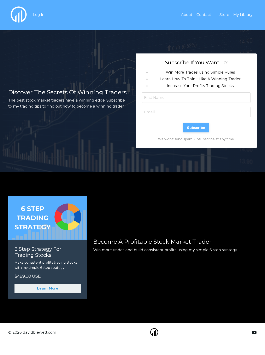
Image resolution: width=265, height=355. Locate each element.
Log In (39, 14)
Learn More (47, 288)
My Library (243, 14)
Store (224, 14)
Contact (203, 14)
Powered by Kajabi (243, 344)
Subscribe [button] (196, 128)
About (186, 14)
